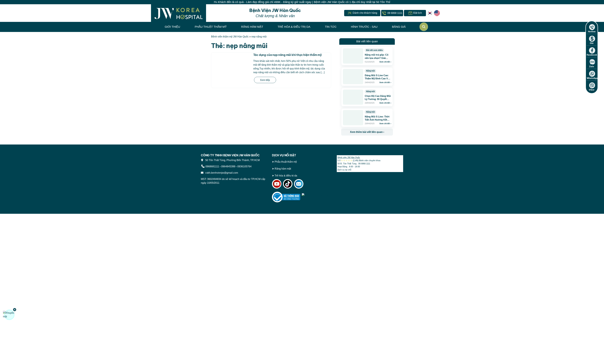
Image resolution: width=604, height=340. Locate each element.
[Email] (298, 183)
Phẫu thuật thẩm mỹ (286, 161)
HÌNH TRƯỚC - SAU (364, 26)
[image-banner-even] (360, 142)
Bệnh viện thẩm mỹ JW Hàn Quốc (230, 36)
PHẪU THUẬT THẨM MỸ (211, 26)
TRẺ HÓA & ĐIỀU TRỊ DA (294, 26)
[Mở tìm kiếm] (423, 27)
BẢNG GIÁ (399, 26)
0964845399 (228, 166)
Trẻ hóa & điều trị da (286, 175)
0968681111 (212, 166)
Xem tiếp (265, 80)
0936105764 (244, 166)
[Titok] (287, 183)
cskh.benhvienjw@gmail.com (221, 172)
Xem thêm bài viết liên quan (367, 132)
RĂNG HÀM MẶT (252, 26)
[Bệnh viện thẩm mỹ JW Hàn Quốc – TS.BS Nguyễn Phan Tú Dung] (178, 13)
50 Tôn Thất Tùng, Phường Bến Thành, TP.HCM (232, 160)
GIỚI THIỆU (172, 26)
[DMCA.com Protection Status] (316, 197)
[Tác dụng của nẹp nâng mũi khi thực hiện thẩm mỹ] (232, 70)
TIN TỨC (330, 26)
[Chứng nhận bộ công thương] (286, 197)
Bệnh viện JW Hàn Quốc (349, 157)
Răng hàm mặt (283, 168)
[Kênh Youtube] (276, 183)
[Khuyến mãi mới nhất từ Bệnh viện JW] (9, 315)
